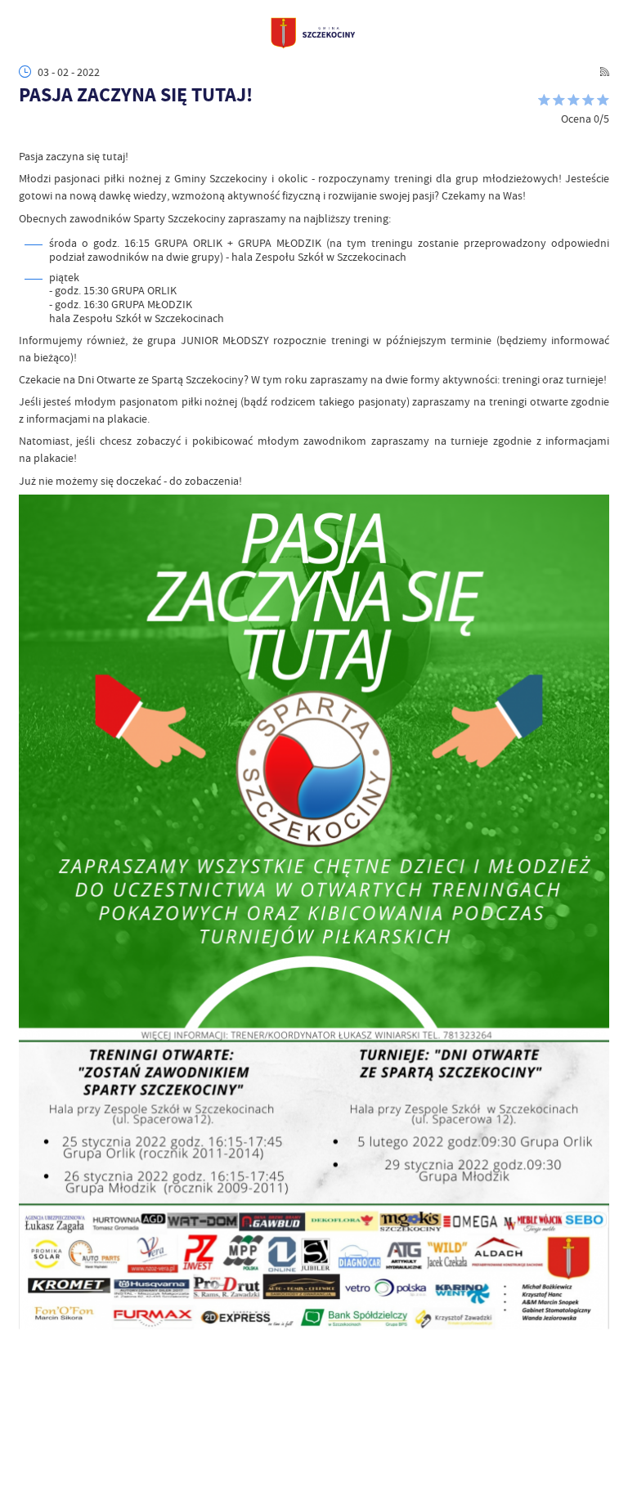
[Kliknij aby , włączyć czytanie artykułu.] (27, 133)
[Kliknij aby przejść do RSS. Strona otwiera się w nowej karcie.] (604, 71)
